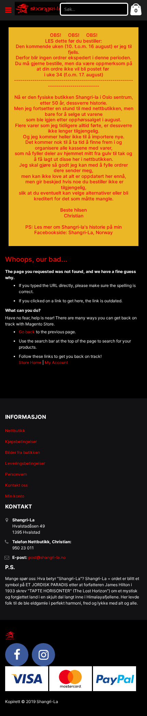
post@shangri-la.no (47, 557)
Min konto (14, 496)
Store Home (30, 362)
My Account (56, 362)
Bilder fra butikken (22, 452)
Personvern (16, 474)
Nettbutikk (15, 430)
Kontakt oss (16, 485)
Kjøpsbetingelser (21, 441)
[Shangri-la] (40, 8)
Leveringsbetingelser (25, 463)
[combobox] (94, 9)
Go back (27, 331)
